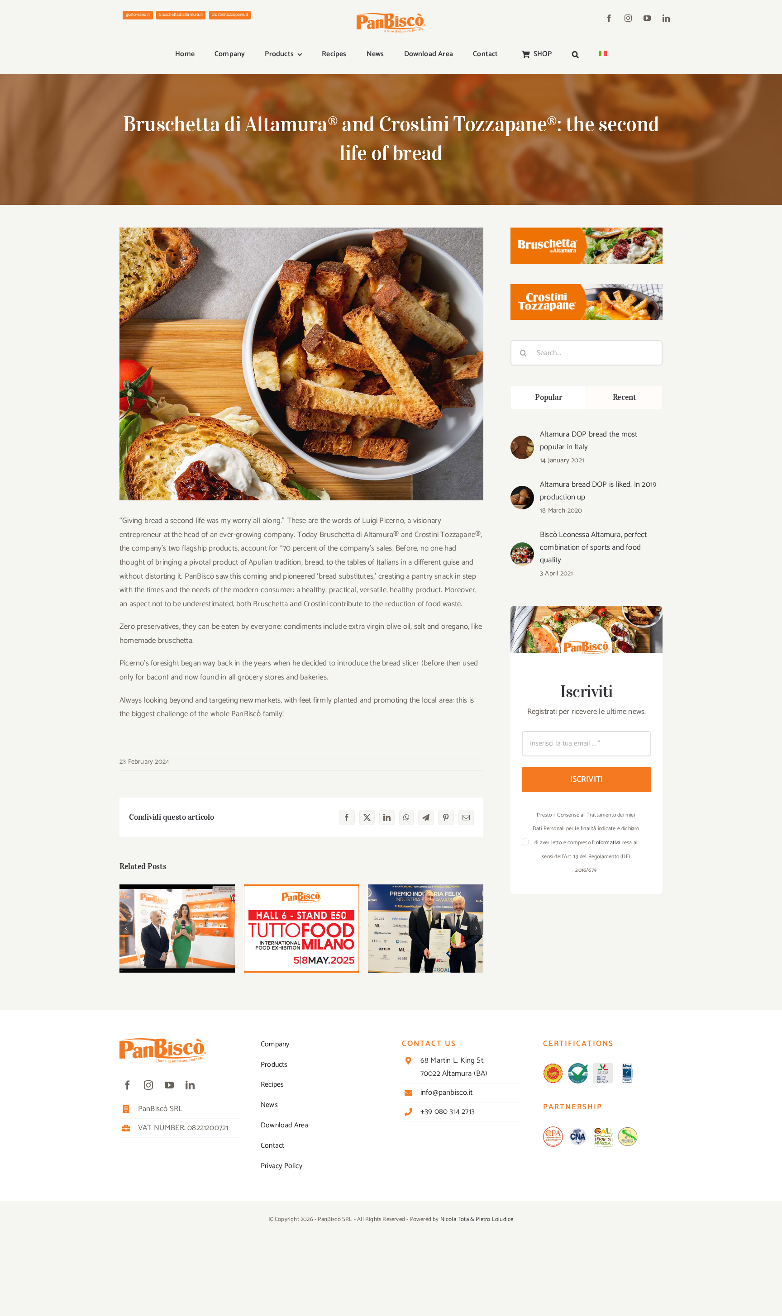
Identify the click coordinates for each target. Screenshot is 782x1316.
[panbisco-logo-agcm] (603, 1066)
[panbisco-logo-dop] (553, 1066)
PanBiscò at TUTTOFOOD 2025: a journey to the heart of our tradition (177, 911)
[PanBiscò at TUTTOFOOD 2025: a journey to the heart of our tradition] (177, 928)
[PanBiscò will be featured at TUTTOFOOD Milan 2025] (301, 928)
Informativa (607, 842)
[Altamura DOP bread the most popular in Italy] (522, 442)
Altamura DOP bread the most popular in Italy (588, 440)
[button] (575, 55)
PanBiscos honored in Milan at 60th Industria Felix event (425, 911)
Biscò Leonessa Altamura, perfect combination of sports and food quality (593, 547)
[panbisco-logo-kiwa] (628, 1066)
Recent (624, 397)
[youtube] (647, 18)
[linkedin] (666, 18)
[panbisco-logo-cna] (578, 1130)
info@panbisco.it (446, 1092)
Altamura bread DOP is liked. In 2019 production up (598, 491)
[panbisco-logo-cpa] (553, 1130)
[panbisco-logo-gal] (603, 1130)
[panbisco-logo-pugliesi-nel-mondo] (628, 1130)
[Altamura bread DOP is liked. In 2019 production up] (522, 492)
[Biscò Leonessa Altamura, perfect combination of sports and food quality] (522, 549)
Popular (548, 397)
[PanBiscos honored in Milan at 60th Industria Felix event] (425, 928)
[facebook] (609, 18)
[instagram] (628, 18)
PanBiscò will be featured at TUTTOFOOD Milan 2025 (301, 911)
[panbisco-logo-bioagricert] (578, 1066)
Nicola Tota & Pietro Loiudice (477, 1219)
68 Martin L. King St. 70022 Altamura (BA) (454, 1067)
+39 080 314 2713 (447, 1111)
